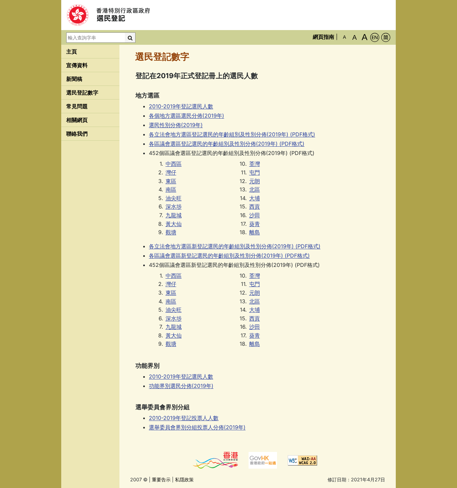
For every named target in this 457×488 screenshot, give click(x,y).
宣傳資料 (77, 65)
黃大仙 (174, 223)
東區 (171, 181)
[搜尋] (130, 37)
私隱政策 (184, 479)
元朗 (254, 181)
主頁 (71, 51)
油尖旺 (174, 198)
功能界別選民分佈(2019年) (181, 385)
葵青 (254, 223)
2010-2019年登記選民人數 (181, 106)
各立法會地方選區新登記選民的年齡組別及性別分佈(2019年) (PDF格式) (235, 246)
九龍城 (174, 215)
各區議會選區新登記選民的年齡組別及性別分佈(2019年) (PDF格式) (229, 255)
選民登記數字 (82, 92)
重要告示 (161, 479)
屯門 (254, 172)
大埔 (254, 198)
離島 (254, 232)
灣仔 (171, 172)
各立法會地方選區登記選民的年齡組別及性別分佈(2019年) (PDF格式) (232, 134)
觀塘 (171, 232)
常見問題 (77, 106)
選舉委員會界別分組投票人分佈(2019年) (197, 427)
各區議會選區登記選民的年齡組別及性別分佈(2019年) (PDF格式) (226, 143)
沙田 (254, 215)
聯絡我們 (77, 133)
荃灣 (254, 163)
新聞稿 (74, 78)
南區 (171, 189)
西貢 (254, 206)
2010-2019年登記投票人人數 (183, 418)
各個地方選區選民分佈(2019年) (186, 115)
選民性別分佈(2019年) (176, 125)
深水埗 (174, 206)
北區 (254, 189)
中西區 (174, 163)
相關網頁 (77, 120)
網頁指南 (323, 36)
